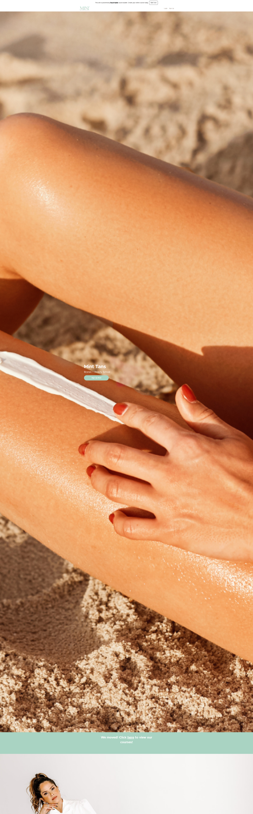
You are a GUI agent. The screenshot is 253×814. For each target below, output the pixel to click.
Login (165, 8)
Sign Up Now (96, 378)
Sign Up (171, 8)
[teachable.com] (114, 2)
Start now (154, 2)
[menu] (168, 8)
